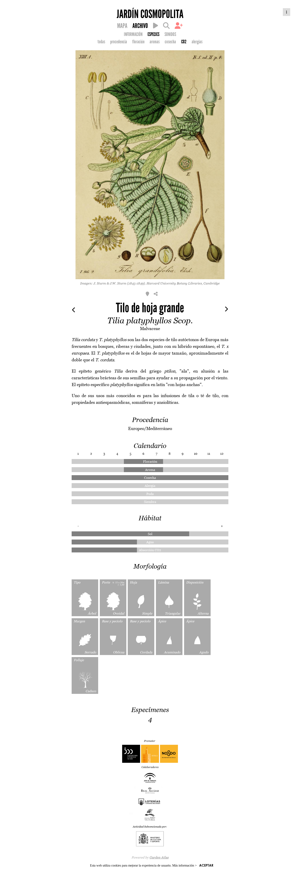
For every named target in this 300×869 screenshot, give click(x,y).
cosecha (170, 42)
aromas (155, 42)
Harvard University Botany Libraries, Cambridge (183, 283)
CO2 (184, 42)
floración (138, 42)
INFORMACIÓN (133, 34)
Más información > (184, 865)
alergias (197, 42)
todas (101, 42)
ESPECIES (153, 34)
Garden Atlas (159, 857)
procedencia (118, 42)
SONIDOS (170, 34)
